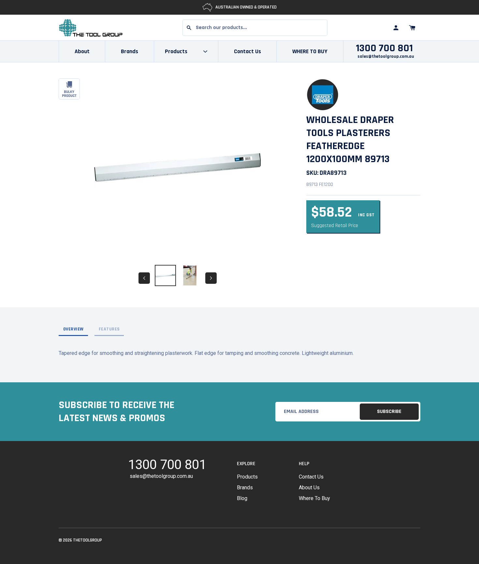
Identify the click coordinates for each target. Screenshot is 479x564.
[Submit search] (189, 28)
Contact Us (247, 51)
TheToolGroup (87, 540)
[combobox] (254, 28)
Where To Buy (314, 498)
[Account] (396, 28)
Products (247, 477)
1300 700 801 (384, 48)
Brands (129, 51)
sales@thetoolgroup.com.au (385, 56)
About (82, 51)
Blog (242, 498)
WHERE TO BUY (309, 51)
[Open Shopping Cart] (412, 28)
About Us (309, 487)
